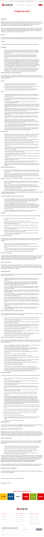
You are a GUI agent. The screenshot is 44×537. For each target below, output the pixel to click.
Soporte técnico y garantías (19, 1)
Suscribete (39, 529)
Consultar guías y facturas (30, 1)
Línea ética (11, 1)
